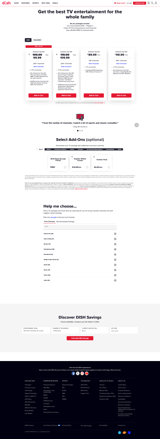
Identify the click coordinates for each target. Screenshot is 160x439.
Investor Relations (124, 390)
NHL (63, 396)
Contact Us (121, 425)
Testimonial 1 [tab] (78, 130)
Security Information (124, 402)
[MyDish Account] (156, 3)
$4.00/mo (98, 167)
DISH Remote (85, 387)
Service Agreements (124, 393)
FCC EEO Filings (86, 426)
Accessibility (103, 425)
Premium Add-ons (49, 385)
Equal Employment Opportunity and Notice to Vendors (126, 409)
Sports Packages (67, 385)
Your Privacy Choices (50, 425)
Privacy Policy (66, 425)
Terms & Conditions (124, 396)
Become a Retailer (124, 405)
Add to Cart (38, 95)
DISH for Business (30, 407)
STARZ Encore (48, 401)
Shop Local (121, 3)
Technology (28, 390)
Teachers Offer (104, 399)
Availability (121, 399)
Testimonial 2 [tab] (80, 130)
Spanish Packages (31, 393)
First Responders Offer (106, 393)
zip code (53, 217)
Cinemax (46, 403)
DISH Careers (29, 425)
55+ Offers (102, 387)
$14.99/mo (76, 167)
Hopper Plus (85, 393)
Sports (35, 3)
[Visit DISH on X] (78, 373)
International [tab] (110, 149)
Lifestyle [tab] (80, 149)
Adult (45, 409)
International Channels (50, 412)
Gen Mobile (28, 413)
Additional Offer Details (81, 189)
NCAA (64, 390)
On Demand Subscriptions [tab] (94, 149)
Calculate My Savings (80, 338)
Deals (55, 3)
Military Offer (103, 390)
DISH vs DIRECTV (30, 396)
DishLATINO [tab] (37, 40)
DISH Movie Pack (49, 406)
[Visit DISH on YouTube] (86, 373)
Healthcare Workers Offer (107, 396)
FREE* (52, 167)
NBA (63, 393)
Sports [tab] (41, 149)
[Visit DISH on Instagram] (82, 373)
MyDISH (27, 405)
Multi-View (84, 390)
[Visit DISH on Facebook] (73, 373)
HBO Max (46, 387)
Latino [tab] (72, 149)
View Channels (39, 66)
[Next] (136, 125)
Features (25, 3)
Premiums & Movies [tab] (60, 149)
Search (46, 226)
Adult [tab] (119, 149)
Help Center (122, 387)
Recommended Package (65, 222)
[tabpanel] (80, 72)
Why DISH (46, 3)
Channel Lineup (30, 387)
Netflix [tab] (49, 149)
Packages (28, 385)
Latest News (122, 385)
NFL (63, 387)
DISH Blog (28, 399)
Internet (101, 385)
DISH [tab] (28, 40)
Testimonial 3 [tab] (82, 130)
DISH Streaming (30, 402)
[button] (36, 330)
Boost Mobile (29, 410)
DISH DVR (84, 385)
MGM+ (45, 395)
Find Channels (49, 221)
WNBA (64, 399)
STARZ (45, 398)
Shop (16, 3)
